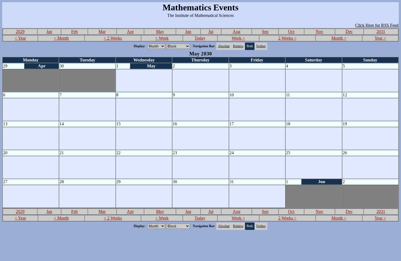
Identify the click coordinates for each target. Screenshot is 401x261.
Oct (291, 31)
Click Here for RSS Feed (377, 25)
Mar (102, 31)
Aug (236, 31)
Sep (265, 31)
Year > (380, 38)
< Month (61, 38)
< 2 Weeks (113, 38)
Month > (338, 38)
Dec (349, 31)
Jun (188, 31)
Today (199, 38)
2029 (20, 31)
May (160, 31)
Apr (130, 31)
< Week (162, 38)
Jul (210, 31)
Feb (74, 31)
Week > (238, 38)
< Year (20, 38)
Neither (261, 46)
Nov (319, 31)
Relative (238, 46)
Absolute (224, 46)
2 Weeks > (287, 38)
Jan (49, 31)
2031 (380, 31)
